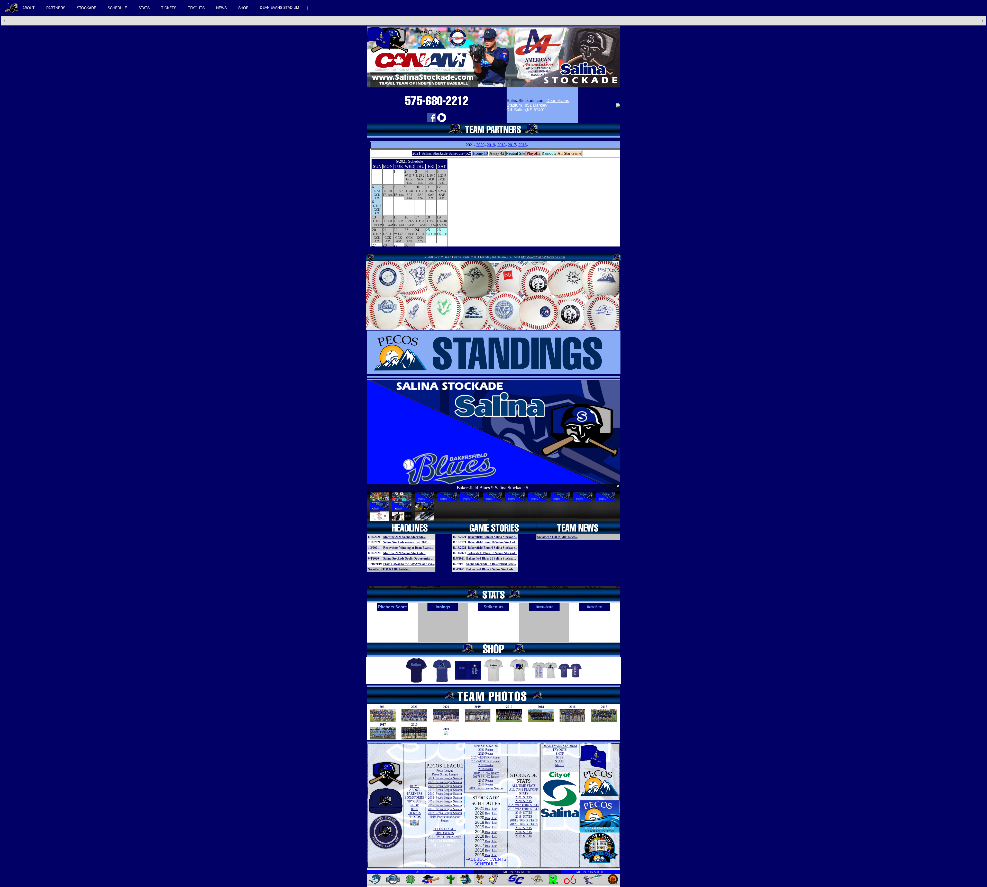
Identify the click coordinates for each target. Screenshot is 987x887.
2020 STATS (523, 801)
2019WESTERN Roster (485, 761)
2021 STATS (523, 797)
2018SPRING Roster (486, 773)
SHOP (243, 7)
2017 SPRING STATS (524, 824)
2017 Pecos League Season (445, 805)
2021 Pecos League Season (445, 778)
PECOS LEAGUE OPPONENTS (444, 831)
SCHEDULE (117, 7)
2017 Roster (485, 780)
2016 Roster (485, 784)
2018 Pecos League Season (445, 797)
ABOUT (28, 7)
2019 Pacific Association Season (444, 818)
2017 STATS (523, 828)
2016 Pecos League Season (445, 813)
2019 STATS (523, 813)
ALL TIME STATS (524, 786)
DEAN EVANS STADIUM (279, 7)
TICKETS (168, 7)
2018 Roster (485, 769)
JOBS (414, 809)
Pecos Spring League (445, 774)
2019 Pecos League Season (445, 790)
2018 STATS (523, 816)
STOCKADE (86, 7)
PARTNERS (55, 7)
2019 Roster (485, 765)
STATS (144, 7)
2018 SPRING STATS (524, 820)
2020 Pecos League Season (445, 782)
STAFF (559, 761)
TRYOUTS (196, 7)
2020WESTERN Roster (485, 757)
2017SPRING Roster (486, 777)
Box (487, 809)
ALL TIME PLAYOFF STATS (523, 791)
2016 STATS (523, 832)
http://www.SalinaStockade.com (543, 257)
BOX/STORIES (415, 797)
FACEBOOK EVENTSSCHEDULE (485, 861)
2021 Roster (485, 750)
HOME (414, 786)
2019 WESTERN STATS (523, 809)
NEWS (221, 7)
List (494, 809)
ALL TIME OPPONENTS (444, 837)
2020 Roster (485, 753)
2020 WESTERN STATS (523, 805)
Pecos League (444, 770)
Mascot (559, 765)
